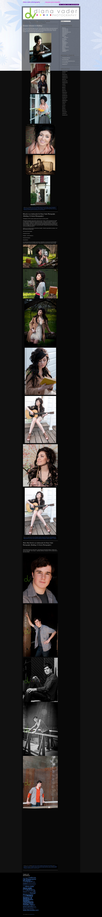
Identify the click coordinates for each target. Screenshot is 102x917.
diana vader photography (31, 2)
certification (33, 882)
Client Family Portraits (65, 32)
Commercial (64, 33)
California (31, 537)
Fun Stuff (38, 865)
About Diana (64, 4)
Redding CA (40, 537)
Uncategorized (64, 50)
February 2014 (64, 74)
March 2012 (64, 90)
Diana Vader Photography (74, 4)
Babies (63, 27)
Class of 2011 (64, 28)
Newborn (63, 41)
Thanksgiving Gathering (66, 57)
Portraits (41, 207)
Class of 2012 (33, 207)
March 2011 (64, 110)
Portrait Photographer (35, 537)
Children (25, 884)
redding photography (40, 208)
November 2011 (64, 97)
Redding (55, 866)
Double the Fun (64, 64)
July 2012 (63, 84)
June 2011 (64, 105)
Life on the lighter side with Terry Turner (68, 61)
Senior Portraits (46, 207)
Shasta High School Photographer (28, 209)
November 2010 (64, 114)
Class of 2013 (64, 30)
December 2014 (64, 71)
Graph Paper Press (32, 914)
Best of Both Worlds (65, 59)
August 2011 (64, 101)
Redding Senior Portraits (47, 208)
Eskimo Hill (24, 890)
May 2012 (63, 87)
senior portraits (55, 208)
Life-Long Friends (65, 62)
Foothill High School (29, 891)
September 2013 (65, 77)
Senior (43, 207)
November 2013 (64, 76)
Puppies (63, 44)
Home (60, 4)
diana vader (39, 866)
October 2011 (64, 98)
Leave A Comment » (42, 209)
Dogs (63, 35)
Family (63, 36)
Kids (63, 40)
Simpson (35, 907)
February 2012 (64, 92)
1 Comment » (55, 538)
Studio (63, 49)
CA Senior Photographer (31, 866)
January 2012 (64, 93)
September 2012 (65, 82)
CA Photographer (53, 207)
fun (27, 892)
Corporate (64, 34)
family (27, 890)
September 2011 (65, 100)
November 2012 (64, 80)
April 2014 (64, 72)
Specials (68, 4)
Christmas (65, 37)
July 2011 (63, 103)
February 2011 (64, 111)
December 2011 (64, 95)
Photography (37, 207)
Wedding (63, 51)
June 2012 (64, 85)
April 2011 (64, 108)
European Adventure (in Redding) (32, 26)
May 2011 (63, 106)
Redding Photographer (34, 208)
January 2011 (64, 113)
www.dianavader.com (36, 209)
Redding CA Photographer (27, 208)
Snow (63, 47)
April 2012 (64, 89)
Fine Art (63, 38)
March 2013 (64, 79)
